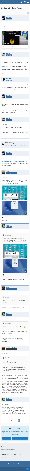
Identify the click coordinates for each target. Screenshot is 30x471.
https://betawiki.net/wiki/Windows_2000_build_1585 (14, 161)
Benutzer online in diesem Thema (11, 454)
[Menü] (28, 1)
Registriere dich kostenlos (9, 432)
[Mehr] (27, 23)
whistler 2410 (5, 66)
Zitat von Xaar (8, 235)
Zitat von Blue (8, 297)
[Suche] (20, 1)
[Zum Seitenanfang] (27, 469)
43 (18, 420)
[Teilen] (28, 13)
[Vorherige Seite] (11, 420)
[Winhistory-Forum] (1, 1)
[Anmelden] (24, 2)
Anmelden (6, 438)
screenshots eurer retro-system (7, 449)
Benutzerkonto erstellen (20, 438)
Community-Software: (15, 469)
